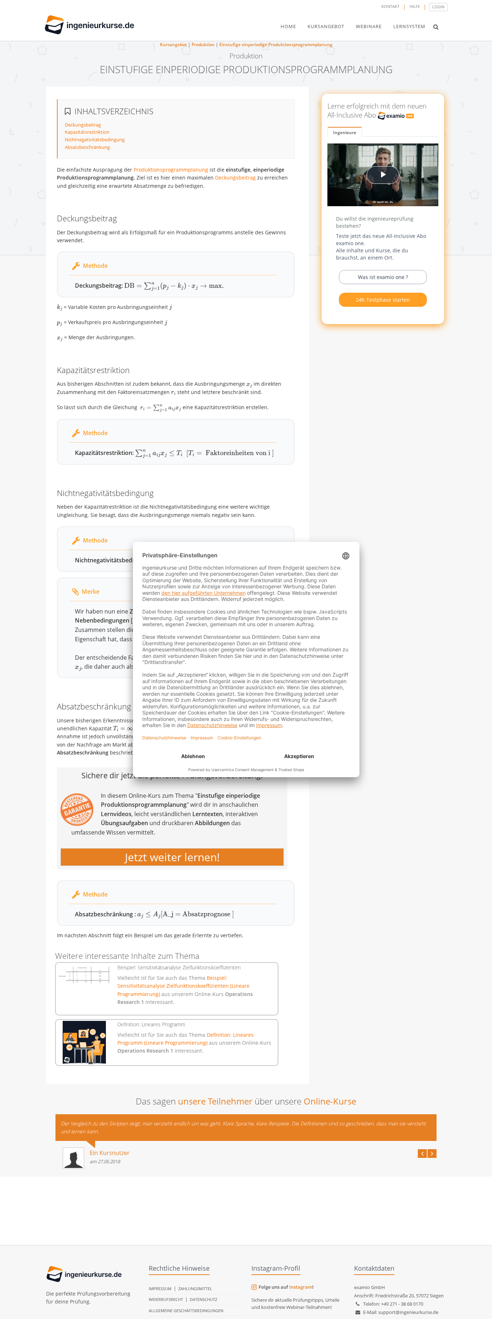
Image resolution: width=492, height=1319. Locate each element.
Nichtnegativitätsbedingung (95, 139)
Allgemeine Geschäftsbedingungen (186, 1310)
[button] (435, 26)
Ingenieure (344, 132)
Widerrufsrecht (166, 1299)
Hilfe (415, 6)
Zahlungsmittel (195, 1288)
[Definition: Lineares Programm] (84, 1042)
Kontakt (390, 6)
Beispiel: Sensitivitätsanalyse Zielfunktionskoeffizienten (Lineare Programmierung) (183, 985)
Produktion (203, 44)
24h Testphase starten (383, 299)
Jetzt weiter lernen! (172, 857)
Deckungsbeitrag (83, 124)
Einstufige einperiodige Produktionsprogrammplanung (275, 44)
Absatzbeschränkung (87, 147)
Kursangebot (173, 44)
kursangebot (326, 26)
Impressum (160, 1288)
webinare (369, 26)
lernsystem (409, 26)
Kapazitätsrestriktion (87, 132)
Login (438, 6)
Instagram (300, 1287)
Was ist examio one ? (383, 277)
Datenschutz (203, 1299)
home (288, 26)
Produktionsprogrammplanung (171, 169)
